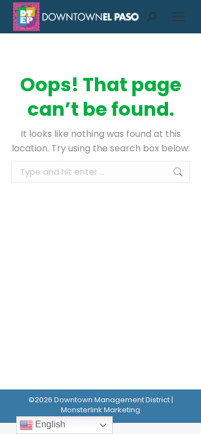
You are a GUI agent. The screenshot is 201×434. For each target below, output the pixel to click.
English (49, 424)
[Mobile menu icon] (179, 17)
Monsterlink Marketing (100, 410)
